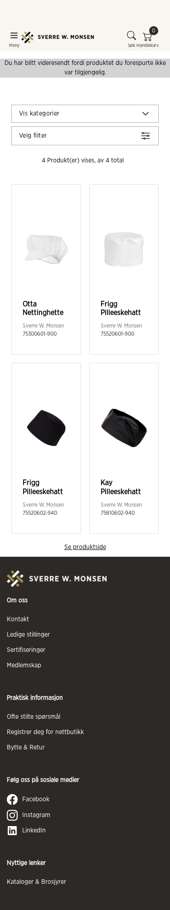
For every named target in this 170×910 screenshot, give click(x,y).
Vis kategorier (39, 114)
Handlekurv (147, 39)
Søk (131, 45)
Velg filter (33, 136)
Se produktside (85, 547)
